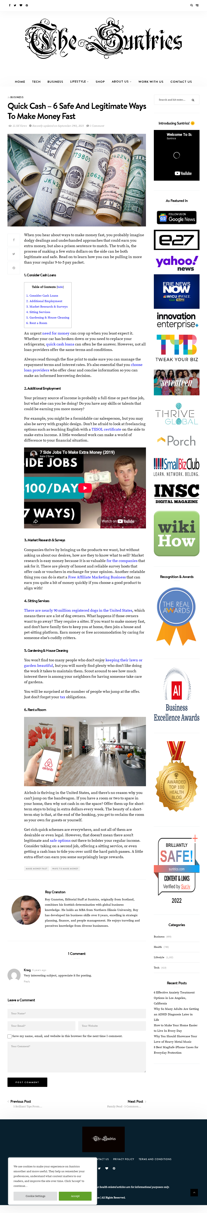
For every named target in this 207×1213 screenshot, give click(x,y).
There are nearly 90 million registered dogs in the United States (78, 610)
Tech (36, 81)
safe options (60, 840)
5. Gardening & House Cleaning (47, 318)
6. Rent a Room (36, 323)
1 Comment (96, 126)
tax (62, 697)
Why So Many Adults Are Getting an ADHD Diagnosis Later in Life (176, 1014)
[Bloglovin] (21, 5)
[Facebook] (9, 5)
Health (158, 947)
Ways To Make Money (65, 868)
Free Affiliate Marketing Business (97, 577)
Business (55, 81)
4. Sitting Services (38, 312)
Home (20, 81)
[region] (52, 1181)
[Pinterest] (27, 5)
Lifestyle (78, 81)
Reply (27, 981)
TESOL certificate (106, 429)
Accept (75, 1196)
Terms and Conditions (155, 1159)
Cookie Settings (35, 1196)
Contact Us (181, 81)
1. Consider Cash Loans (43, 296)
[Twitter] (15, 5)
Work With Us (151, 81)
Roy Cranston (55, 891)
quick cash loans (59, 344)
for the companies (122, 561)
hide (60, 287)
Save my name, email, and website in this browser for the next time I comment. (67, 1036)
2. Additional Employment (44, 301)
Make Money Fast (37, 868)
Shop (100, 81)
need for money (56, 333)
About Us (120, 81)
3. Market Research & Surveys (47, 307)
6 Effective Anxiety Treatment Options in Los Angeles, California (174, 998)
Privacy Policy (123, 1159)
